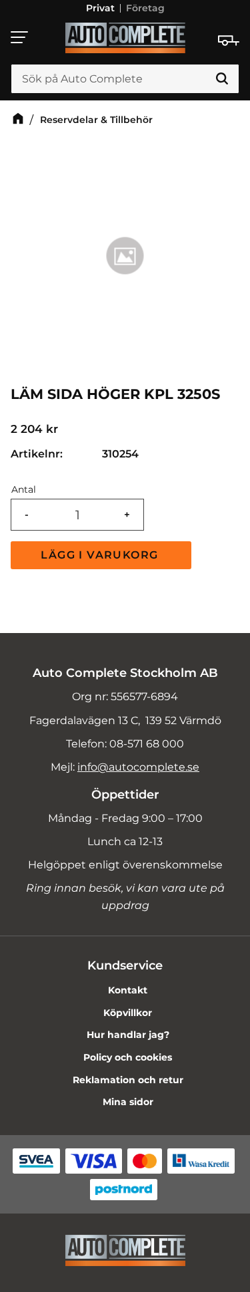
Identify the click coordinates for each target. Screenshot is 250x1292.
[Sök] (222, 79)
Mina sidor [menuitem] (128, 1102)
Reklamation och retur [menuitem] (128, 1080)
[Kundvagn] (228, 40)
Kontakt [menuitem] (127, 990)
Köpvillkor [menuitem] (127, 1013)
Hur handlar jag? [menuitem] (128, 1035)
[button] (20, 37)
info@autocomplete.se (138, 767)
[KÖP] (101, 555)
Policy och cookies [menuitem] (127, 1057)
